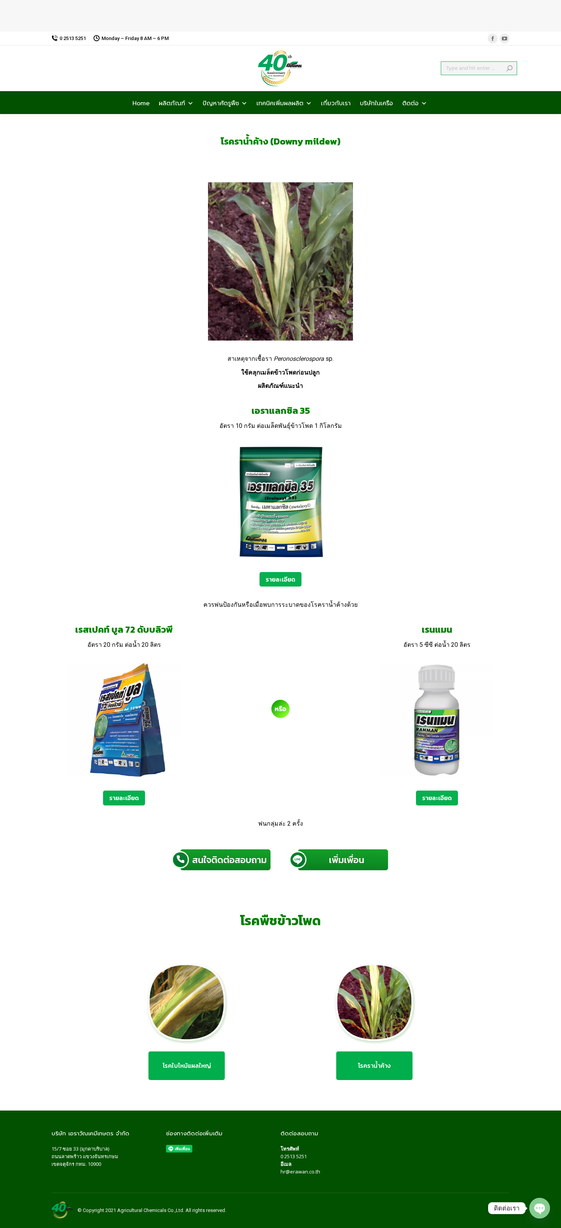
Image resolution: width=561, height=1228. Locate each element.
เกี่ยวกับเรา (336, 102)
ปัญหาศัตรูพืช (221, 102)
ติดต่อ (410, 102)
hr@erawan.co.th (300, 1171)
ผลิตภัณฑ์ (172, 102)
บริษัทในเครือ (376, 102)
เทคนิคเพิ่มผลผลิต (279, 102)
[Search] (509, 68)
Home (141, 102)
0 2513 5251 (293, 1156)
